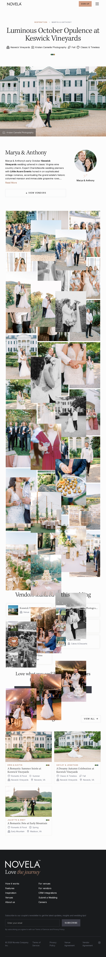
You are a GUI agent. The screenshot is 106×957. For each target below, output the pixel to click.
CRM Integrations (48, 892)
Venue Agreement (69, 944)
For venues (44, 883)
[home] (14, 4)
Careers (43, 902)
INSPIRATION (40, 22)
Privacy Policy (53, 944)
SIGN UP (85, 4)
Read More (11, 182)
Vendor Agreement (88, 944)
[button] (96, 4)
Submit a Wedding (48, 897)
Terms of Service (36, 944)
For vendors (45, 888)
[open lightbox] (53, 234)
